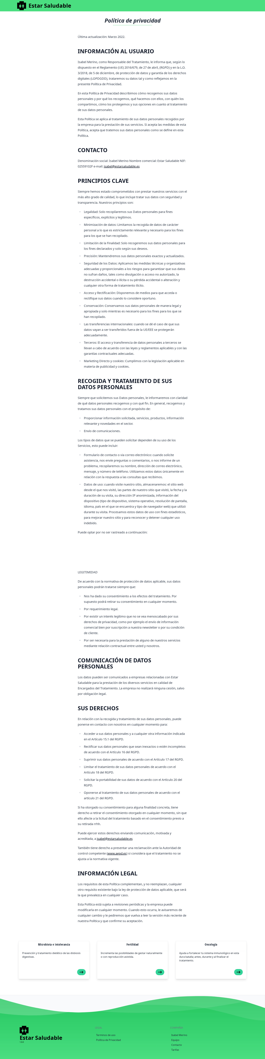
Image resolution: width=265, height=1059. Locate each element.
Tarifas (175, 1049)
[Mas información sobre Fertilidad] (160, 972)
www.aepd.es (117, 853)
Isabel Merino (179, 1035)
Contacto (176, 1045)
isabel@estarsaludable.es (122, 166)
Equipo (175, 1040)
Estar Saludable (50, 6)
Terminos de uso (105, 1035)
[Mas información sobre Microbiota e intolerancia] (81, 972)
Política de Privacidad (108, 1040)
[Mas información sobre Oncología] (238, 972)
